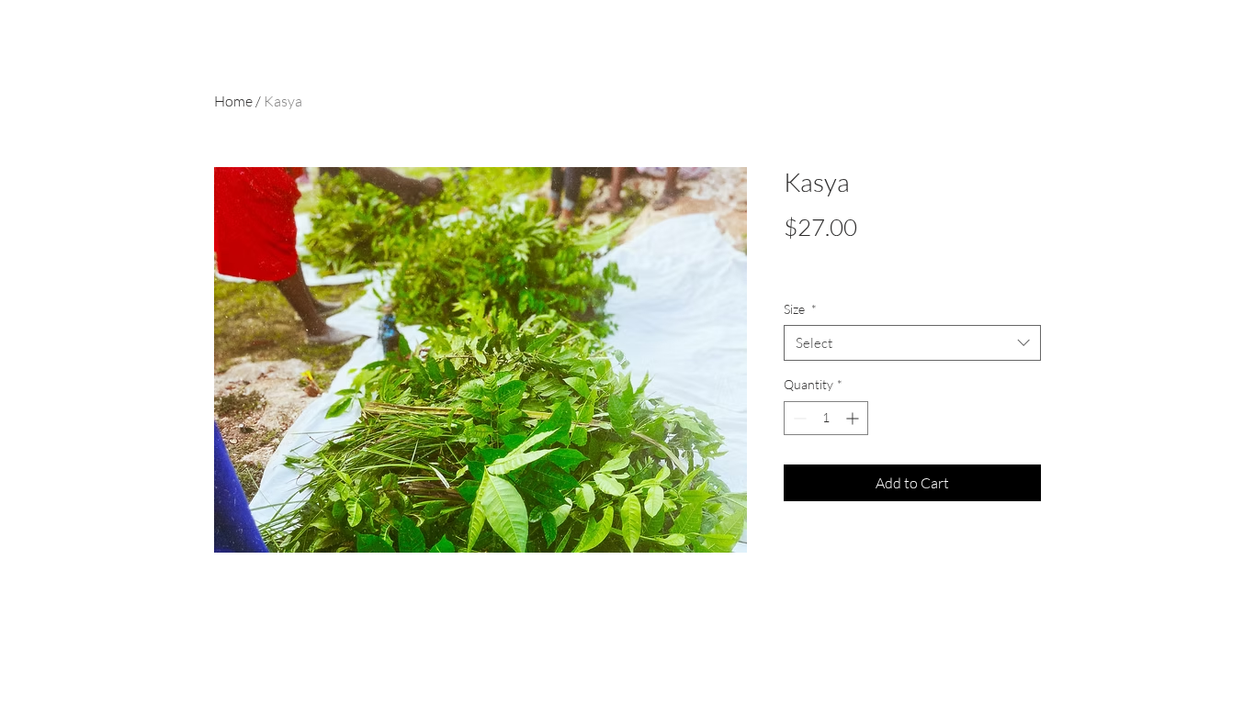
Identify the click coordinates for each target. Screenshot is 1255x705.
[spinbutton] (825, 418)
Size (800, 309)
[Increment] (853, 418)
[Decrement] (797, 418)
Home (233, 101)
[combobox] (912, 343)
